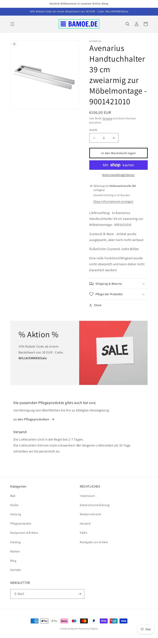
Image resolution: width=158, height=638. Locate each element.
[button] (12, 24)
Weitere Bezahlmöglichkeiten (118, 174)
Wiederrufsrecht (90, 514)
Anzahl (93, 130)
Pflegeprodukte (20, 523)
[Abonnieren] (79, 594)
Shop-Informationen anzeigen (113, 201)
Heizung (15, 514)
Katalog (15, 542)
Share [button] (98, 305)
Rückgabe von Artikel (94, 542)
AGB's (83, 533)
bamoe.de (73, 628)
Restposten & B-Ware (24, 533)
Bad (12, 496)
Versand (107, 118)
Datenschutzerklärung (95, 505)
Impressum (87, 496)
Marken (15, 551)
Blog (13, 560)
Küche (14, 505)
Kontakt (15, 570)
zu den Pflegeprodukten (31, 419)
